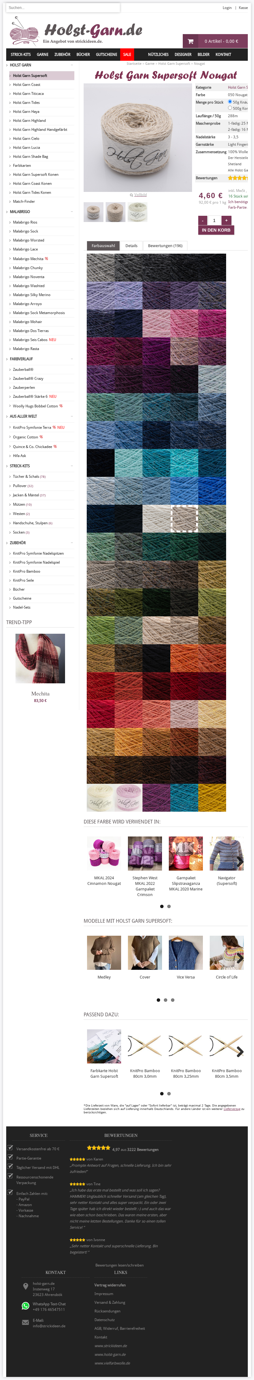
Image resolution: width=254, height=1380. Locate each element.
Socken (21, 532)
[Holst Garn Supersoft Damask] (212, 362)
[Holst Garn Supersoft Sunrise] (128, 753)
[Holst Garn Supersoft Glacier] (212, 418)
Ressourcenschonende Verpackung (34, 1180)
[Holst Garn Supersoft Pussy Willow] (101, 586)
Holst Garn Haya (26, 111)
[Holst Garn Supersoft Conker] (184, 781)
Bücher (19, 589)
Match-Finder (24, 201)
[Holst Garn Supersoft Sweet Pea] (184, 362)
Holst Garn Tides (26, 102)
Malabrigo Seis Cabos (34, 340)
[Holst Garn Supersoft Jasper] (212, 781)
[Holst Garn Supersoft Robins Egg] (156, 418)
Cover (145, 977)
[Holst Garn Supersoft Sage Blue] (128, 558)
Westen (21, 514)
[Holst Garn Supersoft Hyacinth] (128, 306)
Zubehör (18, 543)
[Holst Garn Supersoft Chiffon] (212, 390)
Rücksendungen (107, 1311)
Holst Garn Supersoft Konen (36, 174)
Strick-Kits (21, 54)
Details (131, 245)
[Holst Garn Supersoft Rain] (101, 446)
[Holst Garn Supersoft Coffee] (156, 781)
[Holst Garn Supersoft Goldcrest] (156, 753)
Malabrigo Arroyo (27, 304)
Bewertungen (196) (165, 245)
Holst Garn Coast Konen (32, 183)
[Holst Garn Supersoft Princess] (101, 306)
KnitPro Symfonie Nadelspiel (36, 562)
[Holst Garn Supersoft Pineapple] (212, 725)
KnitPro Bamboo (26, 571)
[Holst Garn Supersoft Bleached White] (156, 530)
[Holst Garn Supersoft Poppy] (101, 725)
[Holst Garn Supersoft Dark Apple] (128, 613)
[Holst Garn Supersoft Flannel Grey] (128, 279)
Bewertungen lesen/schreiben (119, 1265)
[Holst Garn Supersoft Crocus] (212, 306)
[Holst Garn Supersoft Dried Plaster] (184, 725)
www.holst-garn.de (109, 1354)
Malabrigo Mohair (27, 322)
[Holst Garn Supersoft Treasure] (128, 418)
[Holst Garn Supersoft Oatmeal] (184, 641)
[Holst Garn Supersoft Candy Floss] (156, 334)
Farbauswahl (103, 245)
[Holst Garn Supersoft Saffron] (128, 697)
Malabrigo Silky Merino (31, 295)
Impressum (103, 1294)
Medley (104, 977)
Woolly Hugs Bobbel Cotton (35, 406)
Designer (183, 54)
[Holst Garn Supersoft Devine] (184, 306)
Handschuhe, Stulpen (32, 523)
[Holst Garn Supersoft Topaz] (101, 418)
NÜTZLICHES (158, 54)
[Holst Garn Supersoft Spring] (101, 558)
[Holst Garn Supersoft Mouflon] (212, 753)
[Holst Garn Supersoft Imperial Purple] (156, 809)
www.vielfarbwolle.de (112, 1363)
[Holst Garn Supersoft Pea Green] (101, 641)
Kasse (243, 8)
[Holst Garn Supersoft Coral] (156, 725)
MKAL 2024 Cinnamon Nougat (104, 881)
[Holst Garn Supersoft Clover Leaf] (184, 558)
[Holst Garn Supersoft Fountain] (184, 474)
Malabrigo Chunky (28, 268)
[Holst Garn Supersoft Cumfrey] (101, 362)
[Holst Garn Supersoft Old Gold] (212, 809)
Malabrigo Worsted (28, 240)
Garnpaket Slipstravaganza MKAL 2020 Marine (186, 883)
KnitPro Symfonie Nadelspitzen (38, 553)
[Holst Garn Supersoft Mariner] (101, 530)
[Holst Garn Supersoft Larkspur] (184, 809)
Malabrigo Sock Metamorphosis (39, 313)
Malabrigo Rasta (26, 349)
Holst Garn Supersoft (30, 75)
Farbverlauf (21, 359)
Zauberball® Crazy (28, 378)
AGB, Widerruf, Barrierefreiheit (119, 1328)
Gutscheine (22, 598)
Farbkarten (22, 165)
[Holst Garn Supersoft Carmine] (184, 697)
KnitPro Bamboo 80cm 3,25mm (186, 1073)
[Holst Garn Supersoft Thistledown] (156, 306)
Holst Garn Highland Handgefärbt (40, 129)
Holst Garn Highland (29, 120)
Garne (42, 54)
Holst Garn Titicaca (28, 93)
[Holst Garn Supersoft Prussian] (128, 334)
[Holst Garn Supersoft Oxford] (184, 279)
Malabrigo (20, 212)
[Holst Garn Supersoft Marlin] (184, 418)
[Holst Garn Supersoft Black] (156, 669)
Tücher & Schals (29, 476)
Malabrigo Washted (29, 286)
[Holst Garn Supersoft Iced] (101, 502)
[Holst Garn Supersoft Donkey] (184, 586)
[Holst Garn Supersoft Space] (212, 474)
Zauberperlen (24, 387)
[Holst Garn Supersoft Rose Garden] (128, 725)
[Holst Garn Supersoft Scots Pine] (128, 669)
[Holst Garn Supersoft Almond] (156, 641)
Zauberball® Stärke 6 (34, 396)
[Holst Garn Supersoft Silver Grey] (101, 279)
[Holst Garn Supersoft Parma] (101, 390)
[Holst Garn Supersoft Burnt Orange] (212, 669)
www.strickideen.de (110, 1346)
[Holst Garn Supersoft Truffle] (156, 586)
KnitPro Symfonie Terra (38, 427)
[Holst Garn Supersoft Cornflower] (184, 502)
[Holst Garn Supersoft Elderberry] (128, 390)
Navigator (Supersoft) (227, 881)
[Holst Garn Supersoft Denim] (184, 446)
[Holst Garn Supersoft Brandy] (101, 697)
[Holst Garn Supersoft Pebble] (128, 586)
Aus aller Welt (23, 416)
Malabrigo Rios (25, 222)
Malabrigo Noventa (28, 277)
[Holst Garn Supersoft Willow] (212, 530)
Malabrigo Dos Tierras (31, 331)
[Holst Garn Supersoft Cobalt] (212, 502)
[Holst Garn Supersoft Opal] (128, 502)
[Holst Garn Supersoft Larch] (128, 641)
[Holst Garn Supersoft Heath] (101, 613)
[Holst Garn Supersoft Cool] (128, 474)
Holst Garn (20, 65)
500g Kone (241, 108)
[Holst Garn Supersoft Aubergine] (156, 390)
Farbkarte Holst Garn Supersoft (104, 1073)
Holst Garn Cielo (26, 138)
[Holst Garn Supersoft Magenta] (156, 362)
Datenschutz (104, 1320)
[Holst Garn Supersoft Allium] (184, 334)
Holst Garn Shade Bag (30, 156)
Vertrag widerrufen (110, 1285)
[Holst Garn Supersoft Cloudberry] (101, 334)
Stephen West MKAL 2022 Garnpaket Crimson (145, 886)
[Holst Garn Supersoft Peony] (212, 334)
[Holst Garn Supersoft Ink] (128, 530)
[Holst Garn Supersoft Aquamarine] (156, 474)
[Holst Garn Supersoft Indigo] (156, 446)
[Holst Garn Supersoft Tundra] (156, 613)
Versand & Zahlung (109, 1302)
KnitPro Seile (23, 580)
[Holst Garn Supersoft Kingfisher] (156, 558)
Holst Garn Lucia (26, 147)
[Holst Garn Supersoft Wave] (156, 502)
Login (227, 8)
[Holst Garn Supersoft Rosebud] (128, 809)
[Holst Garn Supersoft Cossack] (212, 558)
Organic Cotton (25, 437)
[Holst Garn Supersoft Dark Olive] (184, 613)
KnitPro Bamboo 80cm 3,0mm (145, 1073)
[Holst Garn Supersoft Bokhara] (156, 697)
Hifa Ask (19, 456)
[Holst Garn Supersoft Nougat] (93, 212)
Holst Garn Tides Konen (32, 192)
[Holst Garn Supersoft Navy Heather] (212, 446)
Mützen (22, 504)
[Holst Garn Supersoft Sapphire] (128, 446)
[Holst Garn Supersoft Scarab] (212, 641)
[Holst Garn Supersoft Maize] (101, 753)
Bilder (203, 54)
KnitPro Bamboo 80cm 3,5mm (227, 1073)
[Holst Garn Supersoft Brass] (101, 669)
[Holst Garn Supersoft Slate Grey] (156, 279)
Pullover (23, 486)
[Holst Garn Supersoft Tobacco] (128, 781)
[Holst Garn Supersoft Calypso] (212, 613)
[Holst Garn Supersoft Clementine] (184, 669)
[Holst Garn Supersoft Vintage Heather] (101, 474)
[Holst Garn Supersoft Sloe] (184, 390)
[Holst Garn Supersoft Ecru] (101, 809)
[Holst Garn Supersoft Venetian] (212, 697)
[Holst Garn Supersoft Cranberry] (128, 362)
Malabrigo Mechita (28, 259)
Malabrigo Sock (25, 231)
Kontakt (223, 54)
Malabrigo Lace (25, 249)
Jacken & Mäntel (29, 495)
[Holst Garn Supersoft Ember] (184, 753)
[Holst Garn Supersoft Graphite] (212, 279)
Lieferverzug (232, 1109)
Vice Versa (186, 977)
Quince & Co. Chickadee (32, 447)
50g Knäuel (241, 102)
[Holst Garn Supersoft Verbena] (212, 586)
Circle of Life (227, 977)
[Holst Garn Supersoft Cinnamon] (101, 781)
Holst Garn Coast (26, 84)
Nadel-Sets (21, 607)
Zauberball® (23, 369)
